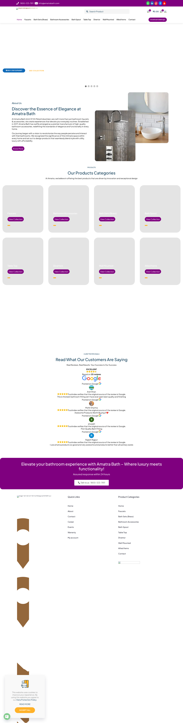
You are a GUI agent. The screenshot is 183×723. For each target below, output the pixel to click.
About (70, 511)
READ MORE (24, 704)
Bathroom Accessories (65, 213)
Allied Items (151, 265)
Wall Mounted (106, 265)
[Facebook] (160, 3)
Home (70, 506)
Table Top (12, 265)
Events (71, 527)
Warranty (72, 532)
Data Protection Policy (26, 700)
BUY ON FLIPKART (14, 70)
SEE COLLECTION (36, 71)
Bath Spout (151, 213)
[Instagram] (156, 3)
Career (71, 522)
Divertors (58, 265)
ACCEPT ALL (24, 710)
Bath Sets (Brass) (108, 213)
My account (73, 537)
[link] (129, 564)
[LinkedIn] (164, 3)
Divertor (121, 537)
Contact (71, 516)
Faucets (11, 213)
